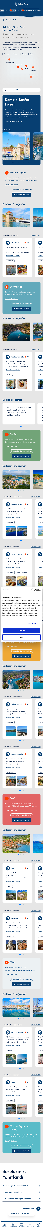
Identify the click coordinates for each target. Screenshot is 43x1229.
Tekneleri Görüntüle (20, 1213)
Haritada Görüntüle (22, 194)
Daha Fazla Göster (12, 121)
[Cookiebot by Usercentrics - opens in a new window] (31, 589)
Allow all (21, 630)
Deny (21, 637)
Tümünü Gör (35, 235)
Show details (32, 624)
